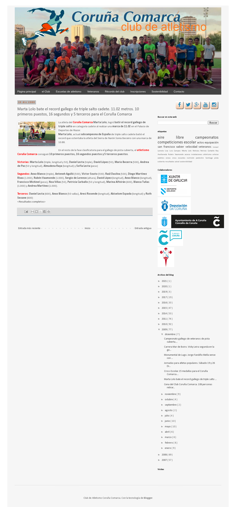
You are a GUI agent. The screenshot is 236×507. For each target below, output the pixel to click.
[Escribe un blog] (36, 211)
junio (168, 421)
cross (175, 158)
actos (201, 142)
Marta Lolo (187, 151)
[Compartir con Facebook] (44, 211)
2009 (164, 329)
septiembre (171, 405)
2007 (164, 460)
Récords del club (114, 91)
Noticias (196, 151)
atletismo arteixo (210, 155)
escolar (190, 142)
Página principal (26, 91)
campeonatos (206, 137)
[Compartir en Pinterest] (49, 211)
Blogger (148, 498)
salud (177, 162)
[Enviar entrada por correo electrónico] (25, 212)
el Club (46, 91)
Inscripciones (138, 91)
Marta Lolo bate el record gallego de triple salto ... (190, 379)
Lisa (167, 151)
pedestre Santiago (205, 158)
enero (168, 448)
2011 (164, 319)
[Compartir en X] (40, 211)
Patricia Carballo (208, 151)
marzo (168, 437)
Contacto (179, 91)
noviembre (171, 394)
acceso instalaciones (194, 155)
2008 (164, 454)
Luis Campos (175, 151)
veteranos (206, 146)
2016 (164, 302)
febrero (169, 442)
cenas (169, 158)
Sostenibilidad (160, 91)
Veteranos (93, 91)
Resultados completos (31, 201)
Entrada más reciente (29, 228)
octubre (169, 399)
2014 (164, 313)
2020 (164, 286)
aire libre (176, 137)
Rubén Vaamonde (176, 155)
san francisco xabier (171, 146)
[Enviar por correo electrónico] (32, 211)
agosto (169, 410)
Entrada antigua (143, 228)
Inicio (87, 228)
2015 (164, 308)
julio (167, 415)
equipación (211, 142)
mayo (168, 426)
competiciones (171, 142)
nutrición (191, 158)
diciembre (170, 334)
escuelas (182, 158)
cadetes (162, 158)
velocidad (192, 146)
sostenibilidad (186, 162)
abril (167, 432)
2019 (164, 292)
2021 (164, 281)
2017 (164, 297)
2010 (164, 324)
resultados (170, 162)
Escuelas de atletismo (68, 91)
